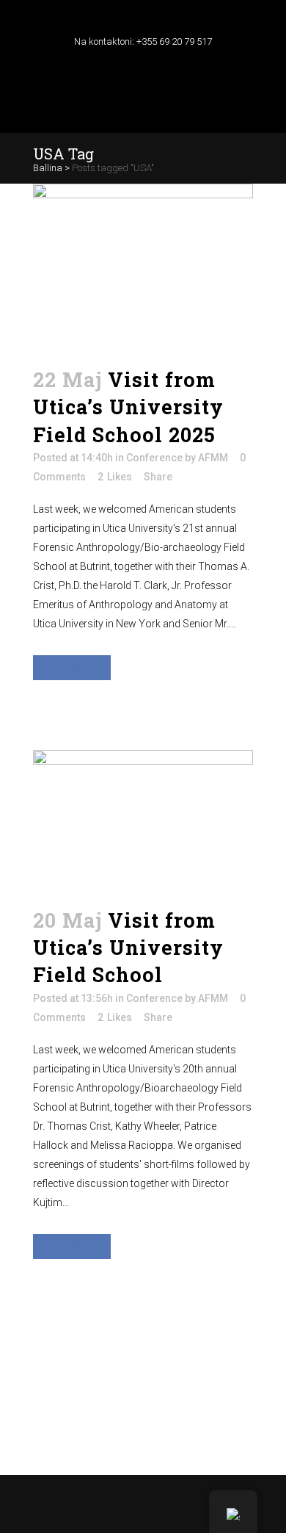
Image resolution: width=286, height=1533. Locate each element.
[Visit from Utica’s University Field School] (143, 819)
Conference (154, 457)
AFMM (213, 457)
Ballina (47, 167)
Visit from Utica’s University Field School (128, 947)
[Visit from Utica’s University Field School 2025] (143, 266)
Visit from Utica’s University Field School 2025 (128, 407)
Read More (72, 667)
